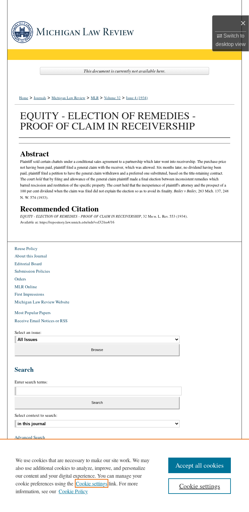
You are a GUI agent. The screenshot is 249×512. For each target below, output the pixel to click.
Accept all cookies (199, 465)
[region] (124, 475)
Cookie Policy (73, 491)
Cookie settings (91, 483)
